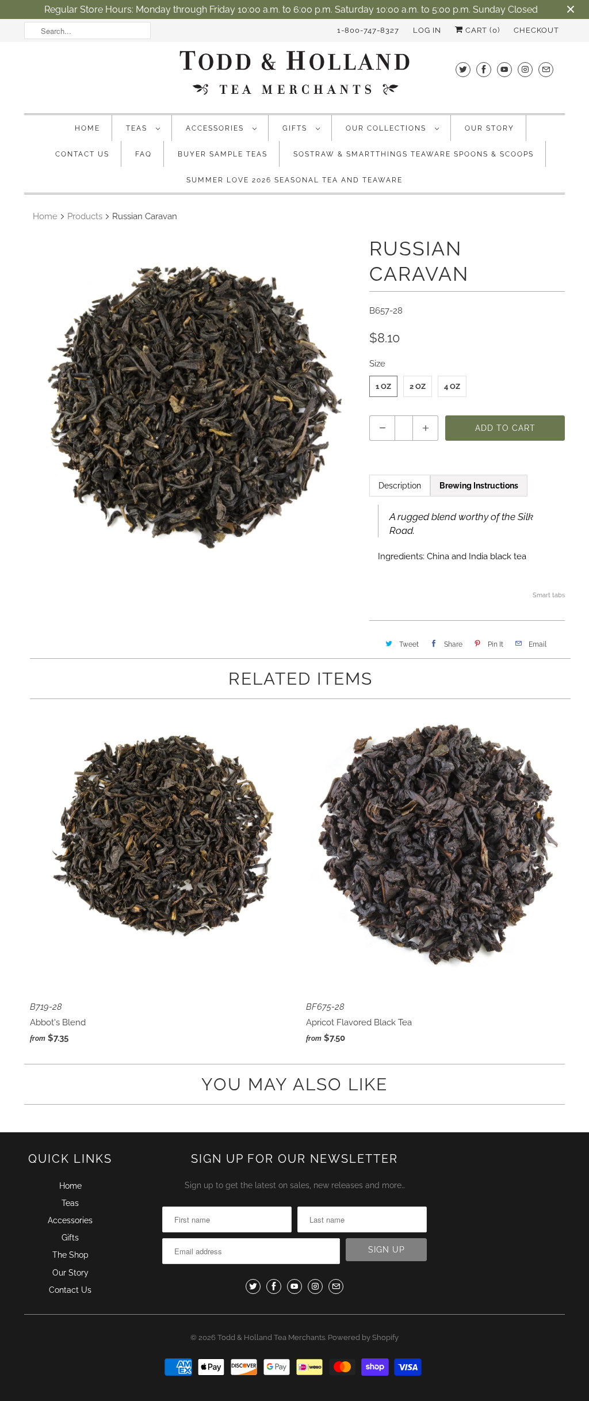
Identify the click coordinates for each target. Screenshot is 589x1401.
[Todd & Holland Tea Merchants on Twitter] (463, 69)
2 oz (418, 386)
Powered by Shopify (363, 1337)
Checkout (536, 30)
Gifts (296, 128)
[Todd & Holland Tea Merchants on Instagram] (525, 69)
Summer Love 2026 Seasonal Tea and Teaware (294, 180)
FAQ (143, 154)
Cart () (481, 30)
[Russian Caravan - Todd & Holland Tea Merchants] (191, 403)
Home (87, 128)
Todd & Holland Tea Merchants (271, 1337)
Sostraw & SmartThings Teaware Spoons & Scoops (413, 154)
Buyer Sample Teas (222, 154)
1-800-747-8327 (368, 30)
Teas (138, 128)
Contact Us (82, 154)
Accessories (216, 128)
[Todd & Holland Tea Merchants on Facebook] (483, 69)
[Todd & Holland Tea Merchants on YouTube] (504, 69)
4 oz (452, 386)
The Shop (70, 1254)
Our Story (489, 128)
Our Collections (387, 128)
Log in (427, 30)
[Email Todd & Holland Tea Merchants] (545, 69)
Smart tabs (549, 595)
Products (84, 216)
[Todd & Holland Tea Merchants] (294, 76)
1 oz (383, 386)
